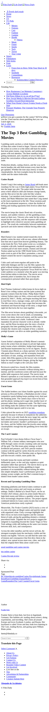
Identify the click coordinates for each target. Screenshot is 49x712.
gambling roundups (37, 412)
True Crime (16, 54)
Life (8, 23)
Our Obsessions (7, 115)
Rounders (10, 581)
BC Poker (5, 576)
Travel (14, 51)
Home (8, 14)
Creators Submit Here (15, 679)
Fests (8, 63)
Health (14, 37)
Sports (14, 47)
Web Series (11, 61)
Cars (13, 30)
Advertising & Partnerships (17, 674)
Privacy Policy (12, 655)
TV (7, 19)
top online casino (8, 551)
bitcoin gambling (16, 576)
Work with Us (12, 662)
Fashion (14, 33)
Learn (8, 66)
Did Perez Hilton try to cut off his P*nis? (23, 96)
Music (14, 42)
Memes (14, 26)
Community (11, 676)
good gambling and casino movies (15, 547)
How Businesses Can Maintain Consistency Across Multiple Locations (24, 92)
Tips (8, 672)
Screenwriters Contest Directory (30, 80)
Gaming (14, 35)
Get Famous (11, 658)
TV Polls (10, 21)
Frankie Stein (9, 126)
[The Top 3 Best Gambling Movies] (18, 604)
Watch (8, 56)
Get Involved (11, 667)
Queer (14, 44)
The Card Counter (21, 581)
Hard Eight (10, 579)
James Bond (30, 184)
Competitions (16, 75)
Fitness (19, 40)
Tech (13, 49)
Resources (15, 77)
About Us (10, 653)
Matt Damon (20, 579)
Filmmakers (11, 58)
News (8, 16)
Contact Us (11, 660)
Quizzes (14, 28)
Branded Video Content (16, 665)
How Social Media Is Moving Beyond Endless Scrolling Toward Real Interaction (25, 99)
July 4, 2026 (6, 124)
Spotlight (15, 73)
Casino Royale (29, 576)
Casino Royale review (10, 556)
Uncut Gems (34, 581)
